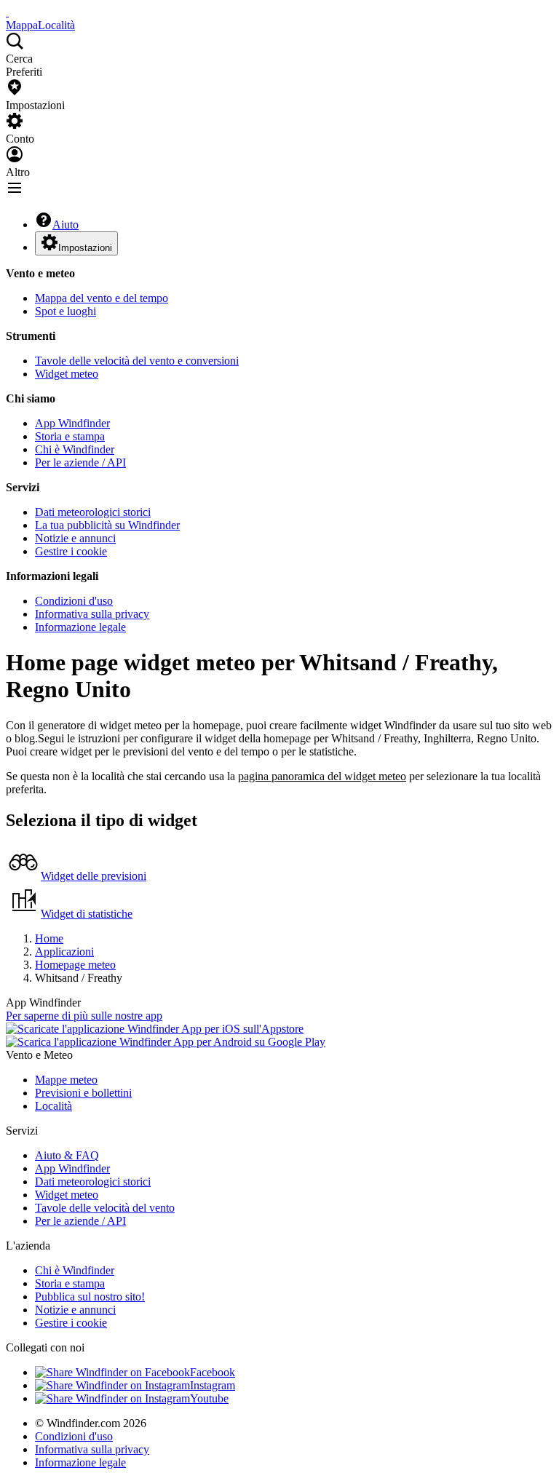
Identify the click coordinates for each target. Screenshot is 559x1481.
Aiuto (65, 224)
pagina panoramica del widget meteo (322, 776)
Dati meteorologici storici (93, 512)
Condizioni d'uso (74, 601)
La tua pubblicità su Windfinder (107, 525)
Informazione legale (80, 627)
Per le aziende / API (80, 462)
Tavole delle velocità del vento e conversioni (137, 360)
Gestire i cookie (71, 551)
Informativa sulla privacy (92, 614)
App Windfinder (72, 423)
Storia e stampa (70, 436)
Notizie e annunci (75, 538)
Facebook (212, 1372)
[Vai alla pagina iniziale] (7, 12)
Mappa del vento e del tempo (101, 298)
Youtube (209, 1398)
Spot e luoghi (65, 311)
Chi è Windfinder (74, 449)
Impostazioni (85, 247)
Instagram (212, 1385)
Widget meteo (66, 374)
